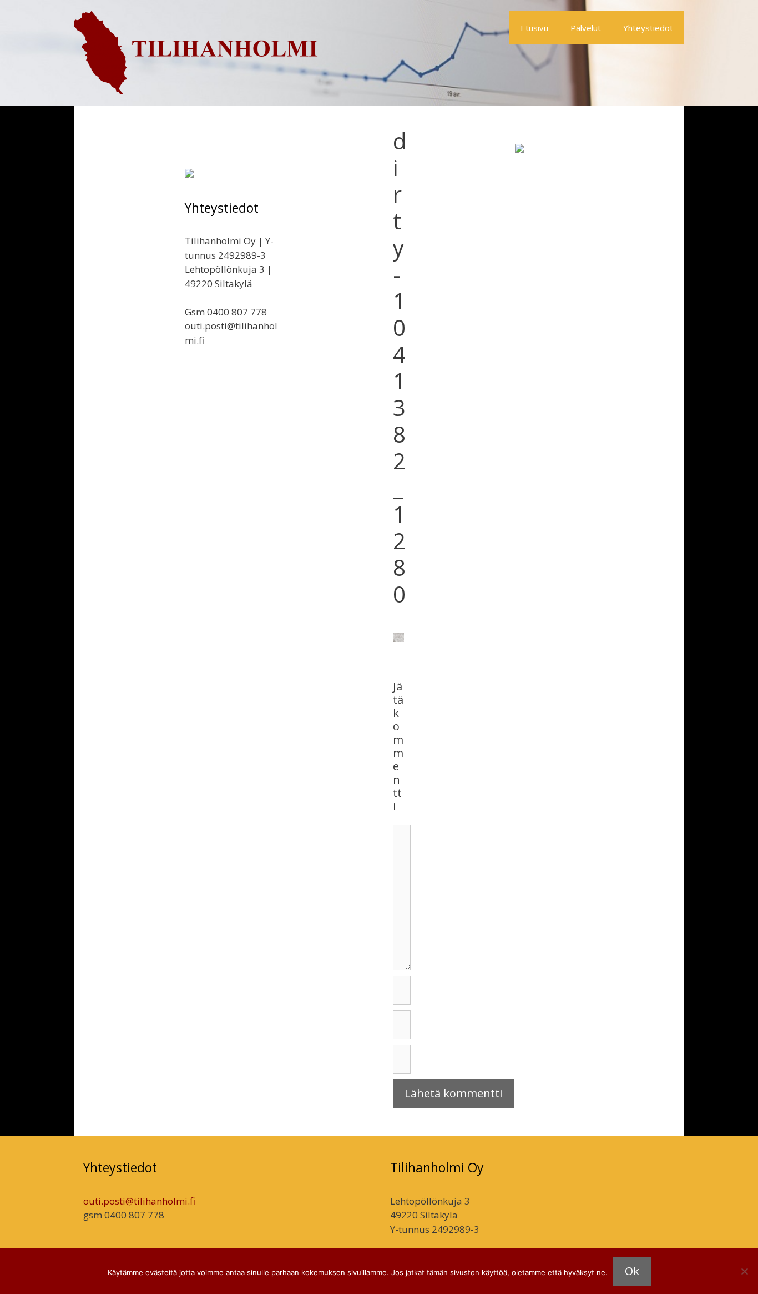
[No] (744, 1271)
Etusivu (534, 27)
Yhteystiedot (648, 27)
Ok (632, 1270)
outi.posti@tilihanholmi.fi (139, 1201)
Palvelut (585, 27)
